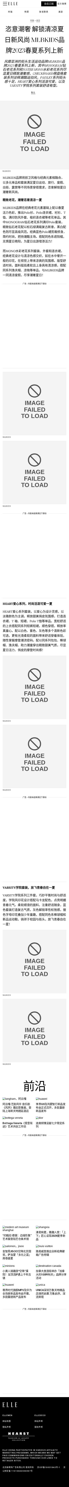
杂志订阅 (49, 3)
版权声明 (38, 1427)
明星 (26, 12)
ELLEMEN (7, 1415)
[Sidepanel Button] (5, 4)
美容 (60, 12)
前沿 (34, 1087)
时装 (10, 12)
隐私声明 (7, 1427)
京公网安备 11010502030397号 (34, 1469)
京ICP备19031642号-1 (48, 1467)
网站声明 (38, 1421)
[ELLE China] (12, 3)
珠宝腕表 (43, 12)
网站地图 (7, 1421)
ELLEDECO (40, 1415)
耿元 (33, 92)
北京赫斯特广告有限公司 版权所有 (18, 1467)
